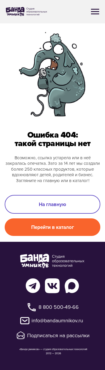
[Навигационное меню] (95, 12)
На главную (52, 204)
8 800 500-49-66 (58, 307)
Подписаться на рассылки (58, 335)
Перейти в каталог (52, 227)
